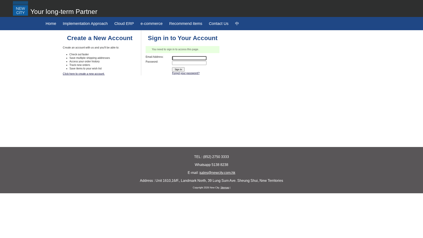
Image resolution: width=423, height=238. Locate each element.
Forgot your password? (186, 73)
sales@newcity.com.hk (217, 173)
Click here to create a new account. (84, 73)
